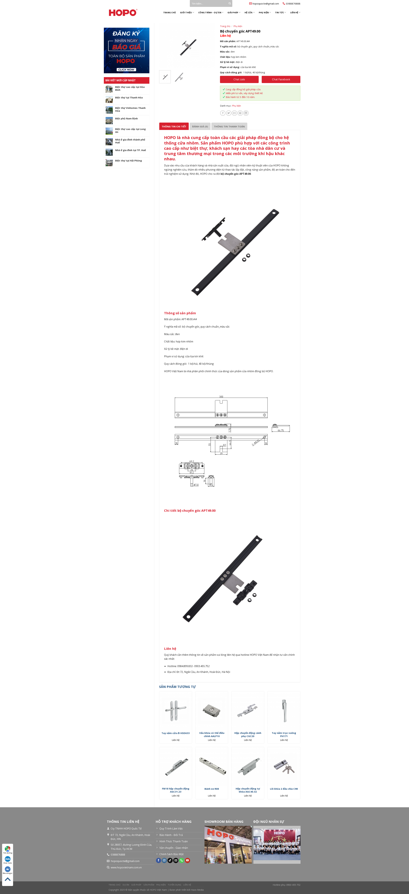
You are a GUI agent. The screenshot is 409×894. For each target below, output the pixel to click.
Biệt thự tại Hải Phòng (128, 160)
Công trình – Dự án (209, 12)
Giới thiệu (186, 12)
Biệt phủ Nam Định (126, 118)
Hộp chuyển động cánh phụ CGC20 (247, 734)
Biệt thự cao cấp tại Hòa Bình (130, 88)
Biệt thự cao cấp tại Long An (130, 130)
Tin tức (279, 12)
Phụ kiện (264, 12)
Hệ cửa (249, 12)
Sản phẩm (148, 884)
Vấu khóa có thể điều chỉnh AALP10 (211, 734)
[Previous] (164, 45)
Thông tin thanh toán (229, 126)
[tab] (174, 126)
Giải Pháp (233, 12)
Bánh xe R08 (211, 788)
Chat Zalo (7, 863)
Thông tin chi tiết (174, 126)
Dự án (126, 884)
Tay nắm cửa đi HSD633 (176, 733)
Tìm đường (7, 853)
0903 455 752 (293, 884)
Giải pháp (136, 884)
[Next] (210, 45)
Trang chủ (169, 12)
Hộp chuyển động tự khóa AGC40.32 (248, 790)
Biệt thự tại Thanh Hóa (129, 97)
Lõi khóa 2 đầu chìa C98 (284, 788)
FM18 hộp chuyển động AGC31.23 (175, 790)
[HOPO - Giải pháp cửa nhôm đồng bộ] (126, 12)
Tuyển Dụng (174, 884)
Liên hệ (294, 12)
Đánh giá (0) (200, 126)
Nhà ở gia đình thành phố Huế (130, 141)
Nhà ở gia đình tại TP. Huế (130, 150)
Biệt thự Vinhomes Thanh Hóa (130, 109)
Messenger (7, 873)
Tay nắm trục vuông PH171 (284, 734)
